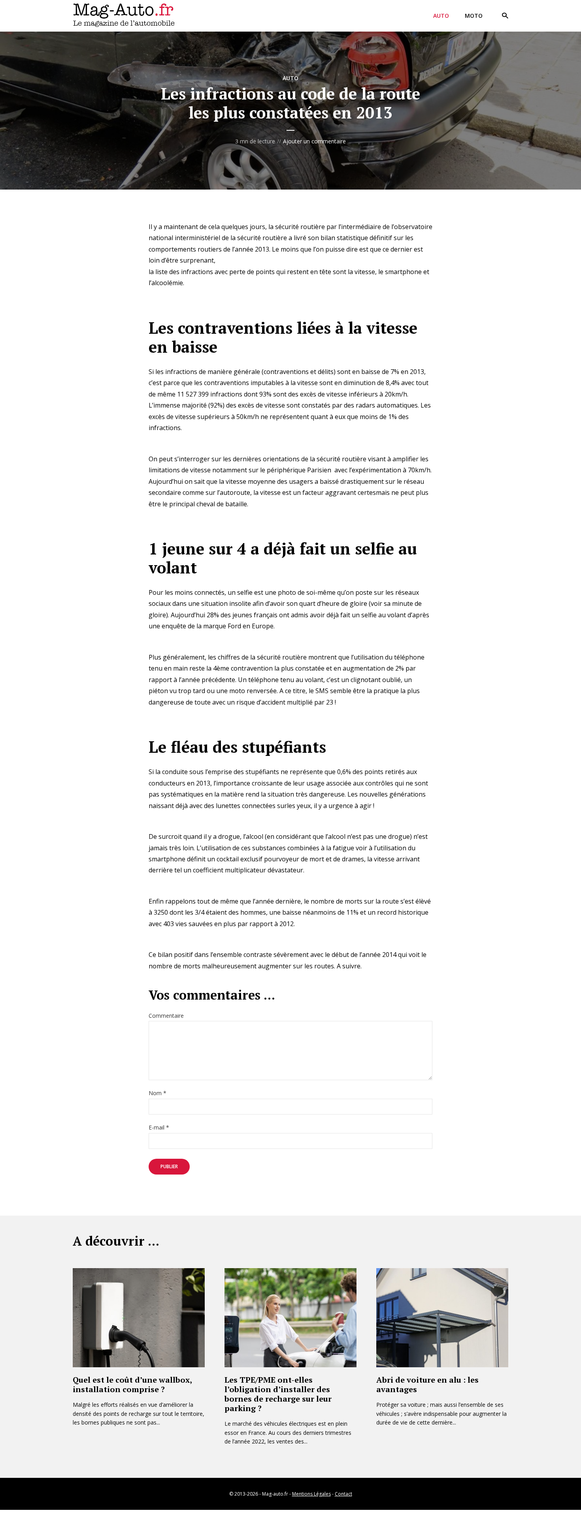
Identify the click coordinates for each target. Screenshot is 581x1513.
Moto (474, 15)
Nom (157, 1093)
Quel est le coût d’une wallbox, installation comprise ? (132, 1384)
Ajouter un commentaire (314, 141)
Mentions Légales (311, 1493)
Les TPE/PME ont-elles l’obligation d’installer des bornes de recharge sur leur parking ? (278, 1393)
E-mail (159, 1127)
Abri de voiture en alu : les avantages (427, 1384)
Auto (441, 15)
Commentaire (166, 1016)
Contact (343, 1493)
